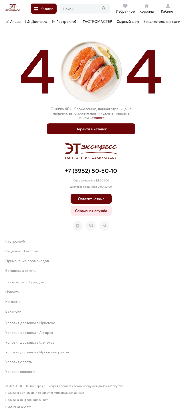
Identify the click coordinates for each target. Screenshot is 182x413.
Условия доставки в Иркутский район (37, 352)
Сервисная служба (91, 210)
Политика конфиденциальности (27, 399)
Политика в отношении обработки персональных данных (44, 392)
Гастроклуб (15, 241)
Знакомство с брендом (24, 282)
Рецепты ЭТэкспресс (23, 251)
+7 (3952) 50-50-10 (91, 170)
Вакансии (13, 311)
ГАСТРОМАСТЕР (97, 21)
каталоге (97, 117)
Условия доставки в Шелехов (29, 342)
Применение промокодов (27, 261)
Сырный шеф (128, 21)
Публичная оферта (18, 407)
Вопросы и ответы (20, 270)
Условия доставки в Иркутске (30, 323)
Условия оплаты (19, 362)
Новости (12, 292)
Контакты (13, 301)
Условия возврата (20, 371)
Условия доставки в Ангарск (29, 332)
